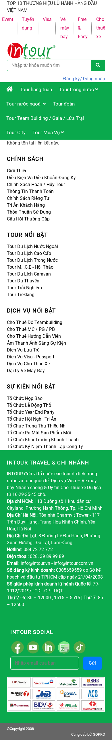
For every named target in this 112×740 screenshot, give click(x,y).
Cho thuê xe (100, 28)
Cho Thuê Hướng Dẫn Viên (34, 336)
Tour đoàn (64, 104)
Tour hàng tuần (36, 89)
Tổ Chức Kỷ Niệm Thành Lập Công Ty (45, 446)
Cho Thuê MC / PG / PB (31, 329)
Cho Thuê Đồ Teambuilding (34, 322)
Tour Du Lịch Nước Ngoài (32, 246)
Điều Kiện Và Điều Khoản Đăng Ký (41, 177)
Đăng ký (71, 78)
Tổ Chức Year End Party (31, 412)
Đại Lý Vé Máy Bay (26, 370)
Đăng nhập (94, 78)
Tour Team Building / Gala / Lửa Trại (45, 118)
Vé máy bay (64, 28)
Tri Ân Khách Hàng (26, 205)
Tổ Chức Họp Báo (25, 398)
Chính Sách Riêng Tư (28, 198)
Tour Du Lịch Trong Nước (32, 260)
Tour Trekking (20, 294)
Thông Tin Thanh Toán (30, 191)
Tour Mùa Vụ (46, 132)
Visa (47, 19)
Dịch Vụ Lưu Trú (23, 350)
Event (7, 19)
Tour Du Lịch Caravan (29, 274)
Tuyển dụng (28, 24)
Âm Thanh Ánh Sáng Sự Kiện (36, 343)
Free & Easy (83, 28)
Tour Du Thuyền (23, 281)
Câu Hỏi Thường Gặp (28, 219)
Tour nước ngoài (24, 104)
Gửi (92, 663)
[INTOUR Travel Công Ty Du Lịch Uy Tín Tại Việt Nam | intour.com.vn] (9, 89)
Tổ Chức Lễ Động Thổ (29, 405)
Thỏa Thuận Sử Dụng (29, 212)
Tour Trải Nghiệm (24, 287)
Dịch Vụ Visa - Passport (30, 357)
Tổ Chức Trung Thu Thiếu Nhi (37, 426)
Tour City (16, 132)
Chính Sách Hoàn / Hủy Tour (36, 184)
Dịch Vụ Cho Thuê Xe (28, 363)
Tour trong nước (77, 89)
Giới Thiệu (17, 170)
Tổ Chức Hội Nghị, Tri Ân (31, 419)
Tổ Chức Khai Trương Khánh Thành (43, 439)
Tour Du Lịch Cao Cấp (29, 253)
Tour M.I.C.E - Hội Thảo (30, 267)
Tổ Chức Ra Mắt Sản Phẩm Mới (39, 433)
